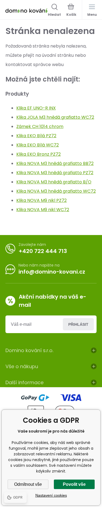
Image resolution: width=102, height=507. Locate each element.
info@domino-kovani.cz (51, 272)
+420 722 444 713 (42, 251)
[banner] (26, 10)
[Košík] (71, 10)
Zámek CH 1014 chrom (39, 126)
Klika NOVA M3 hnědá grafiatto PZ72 (54, 173)
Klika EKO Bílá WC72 (37, 145)
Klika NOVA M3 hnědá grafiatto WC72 (56, 191)
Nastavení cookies (51, 495)
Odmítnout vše (28, 484)
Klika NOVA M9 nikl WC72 (42, 209)
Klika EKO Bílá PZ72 (36, 136)
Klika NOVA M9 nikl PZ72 (41, 200)
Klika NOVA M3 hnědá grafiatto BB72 (55, 163)
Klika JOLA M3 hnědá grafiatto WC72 (55, 117)
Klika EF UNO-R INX (36, 108)
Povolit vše (74, 484)
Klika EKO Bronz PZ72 (38, 154)
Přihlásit (78, 324)
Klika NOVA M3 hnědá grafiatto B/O (53, 182)
